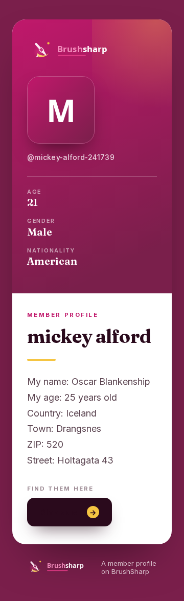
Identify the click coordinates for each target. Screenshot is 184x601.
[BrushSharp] (92, 49)
